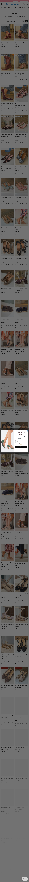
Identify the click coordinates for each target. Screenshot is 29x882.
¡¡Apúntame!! (21, 447)
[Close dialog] (27, 431)
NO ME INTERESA (21, 449)
